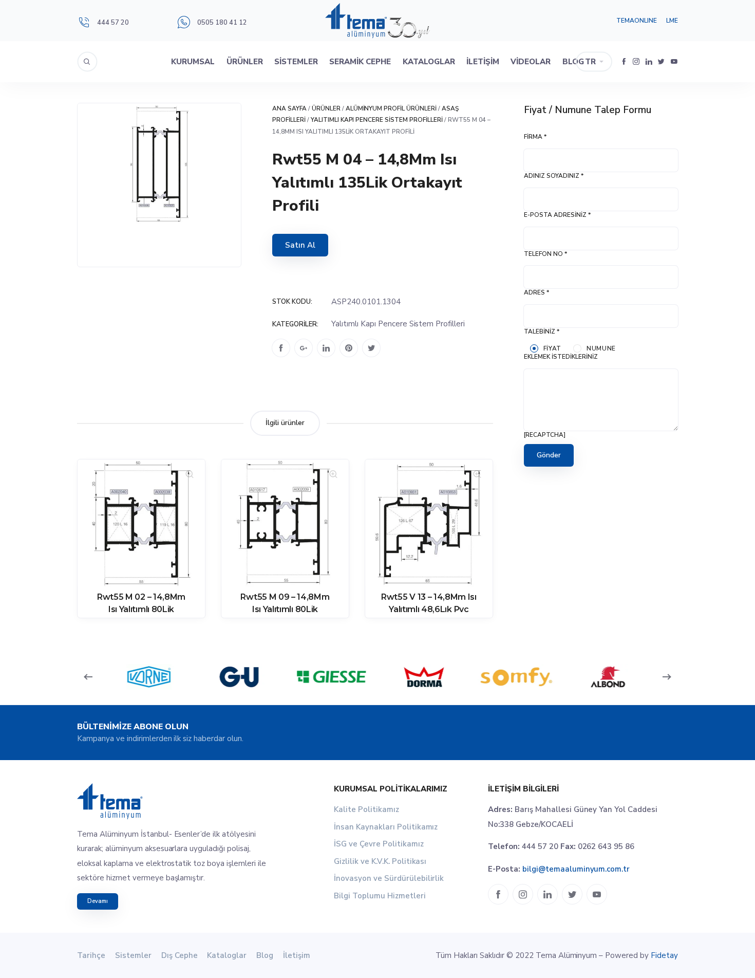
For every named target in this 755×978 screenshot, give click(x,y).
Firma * (535, 137)
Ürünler (244, 62)
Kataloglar (429, 62)
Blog (573, 62)
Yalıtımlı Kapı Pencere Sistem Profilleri (377, 120)
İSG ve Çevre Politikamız (379, 844)
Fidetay (664, 955)
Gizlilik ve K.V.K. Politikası (380, 861)
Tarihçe (91, 955)
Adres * (536, 292)
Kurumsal (193, 62)
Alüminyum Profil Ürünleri (391, 108)
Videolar (531, 62)
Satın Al (300, 245)
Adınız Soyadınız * (553, 176)
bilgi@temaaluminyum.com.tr (576, 869)
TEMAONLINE (636, 20)
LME (672, 20)
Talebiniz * (541, 331)
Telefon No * (545, 254)
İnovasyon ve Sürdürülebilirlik (389, 878)
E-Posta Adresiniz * (557, 215)
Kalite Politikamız (366, 809)
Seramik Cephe (360, 62)
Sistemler (296, 62)
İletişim (482, 62)
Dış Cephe (179, 955)
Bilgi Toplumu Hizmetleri (380, 896)
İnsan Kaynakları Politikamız (386, 827)
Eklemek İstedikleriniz (561, 357)
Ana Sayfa (289, 108)
